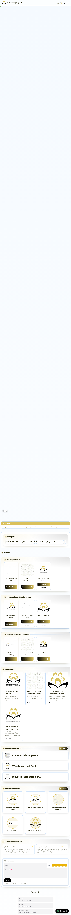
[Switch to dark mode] (64, 3)
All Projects (63, 748)
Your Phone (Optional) (23, 910)
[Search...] (57, 3)
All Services (63, 789)
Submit (7, 880)
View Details (9, 587)
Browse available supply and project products (38, 527)
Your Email (21, 904)
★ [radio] (53, 865)
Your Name (21, 898)
